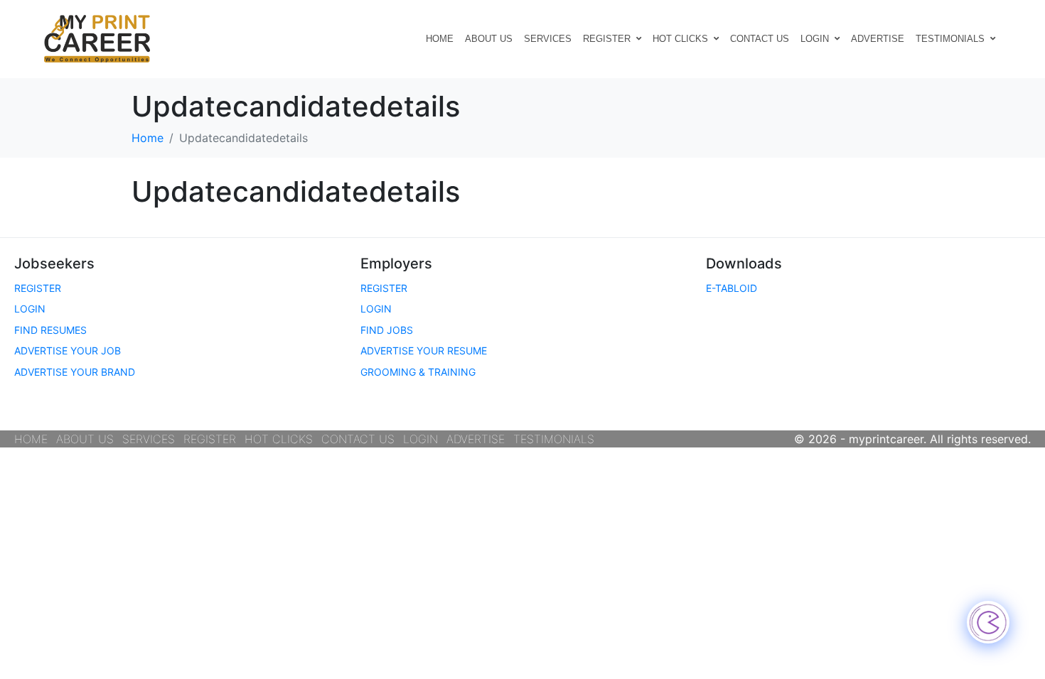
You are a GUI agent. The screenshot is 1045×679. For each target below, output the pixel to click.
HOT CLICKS (680, 38)
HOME (440, 38)
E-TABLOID (731, 288)
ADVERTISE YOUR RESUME (423, 350)
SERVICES (548, 38)
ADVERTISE (877, 38)
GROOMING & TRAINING (418, 372)
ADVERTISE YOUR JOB (67, 350)
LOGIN (814, 38)
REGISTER (607, 38)
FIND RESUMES (50, 330)
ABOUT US (489, 38)
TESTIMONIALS (950, 38)
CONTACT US (759, 38)
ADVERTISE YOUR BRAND (74, 372)
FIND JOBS (386, 330)
